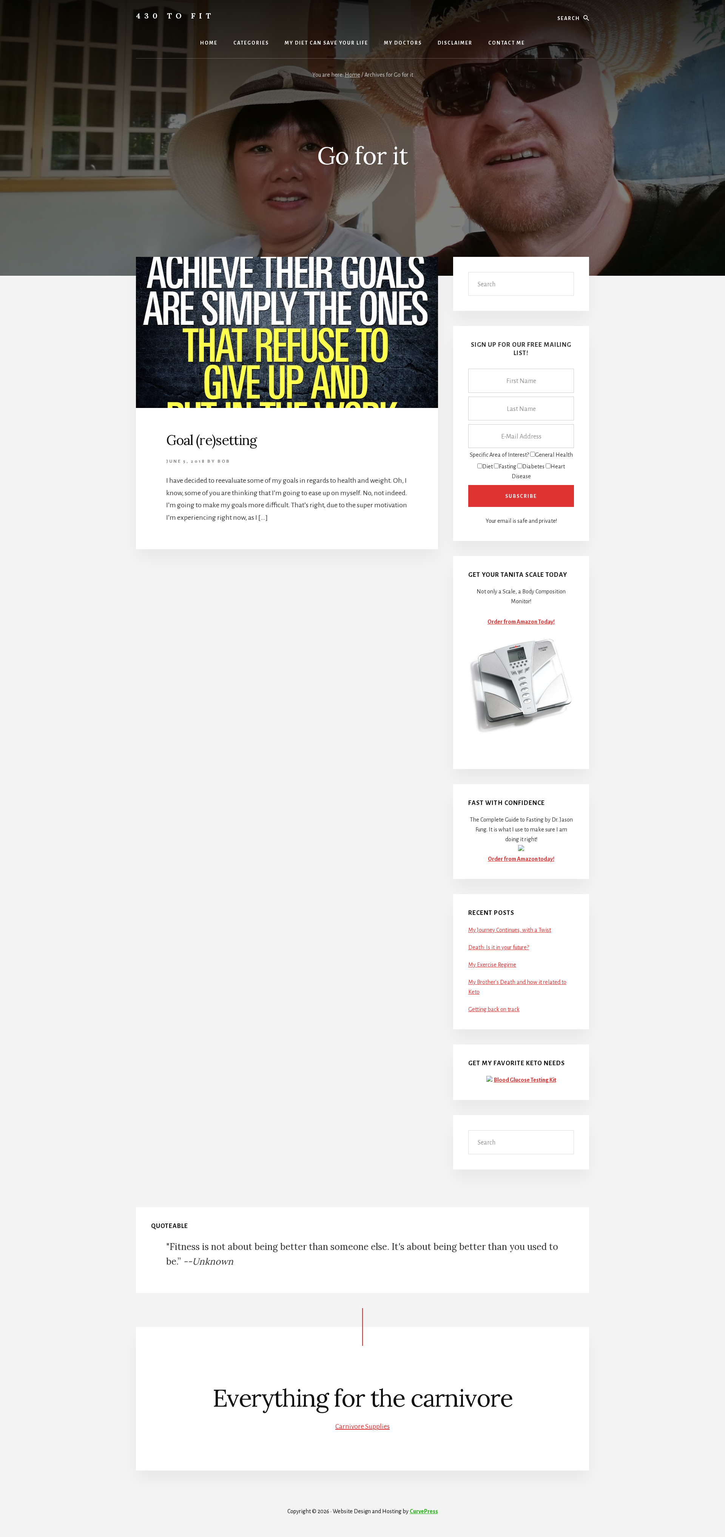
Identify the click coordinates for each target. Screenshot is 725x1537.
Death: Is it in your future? (498, 947)
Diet (487, 466)
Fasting (507, 466)
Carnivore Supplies (362, 1426)
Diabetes (533, 466)
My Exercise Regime (492, 965)
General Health (554, 455)
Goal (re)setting (211, 440)
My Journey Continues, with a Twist (509, 930)
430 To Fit (175, 15)
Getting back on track (494, 1009)
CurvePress (424, 1511)
